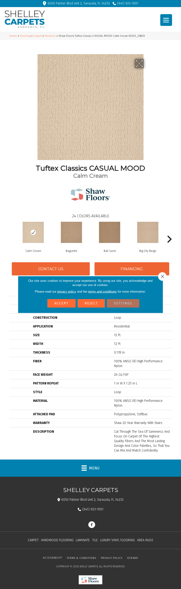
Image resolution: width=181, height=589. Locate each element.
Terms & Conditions (81, 558)
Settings (123, 303)
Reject (91, 303)
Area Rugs (145, 540)
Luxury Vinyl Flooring (117, 540)
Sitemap (132, 558)
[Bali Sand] (109, 232)
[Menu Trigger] (166, 20)
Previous (11, 232)
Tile (95, 540)
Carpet (37, 35)
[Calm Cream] (33, 232)
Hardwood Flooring (57, 540)
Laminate (83, 540)
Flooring (25, 35)
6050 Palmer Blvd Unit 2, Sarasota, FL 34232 (79, 3)
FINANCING (132, 269)
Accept (61, 303)
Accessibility (52, 557)
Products (50, 35)
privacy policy (66, 291)
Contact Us (50, 269)
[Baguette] (71, 232)
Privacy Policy (111, 558)
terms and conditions (102, 291)
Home (13, 35)
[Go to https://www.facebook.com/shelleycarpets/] (91, 525)
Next (169, 232)
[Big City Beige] (148, 232)
